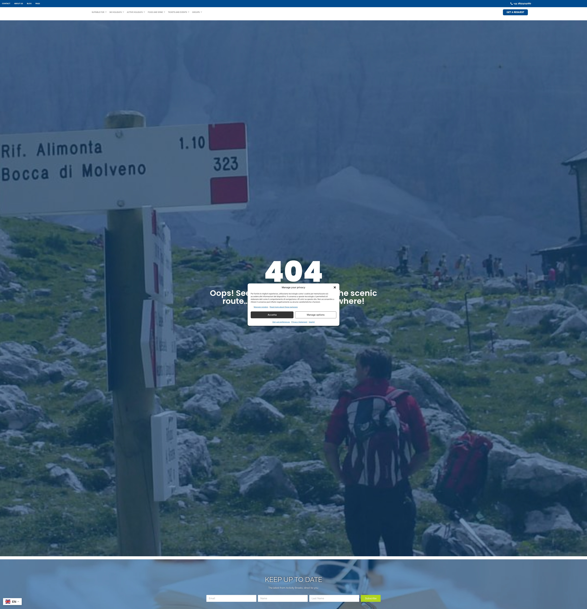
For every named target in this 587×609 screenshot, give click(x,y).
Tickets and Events (177, 12)
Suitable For (98, 12)
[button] (334, 287)
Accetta (272, 314)
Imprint (312, 322)
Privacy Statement (299, 322)
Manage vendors (261, 307)
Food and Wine (155, 12)
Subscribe (371, 598)
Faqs (37, 3)
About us (18, 3)
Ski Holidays (115, 12)
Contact (6, 3)
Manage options (316, 314)
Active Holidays (135, 12)
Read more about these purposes (284, 307)
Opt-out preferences (281, 322)
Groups (196, 12)
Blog (29, 3)
